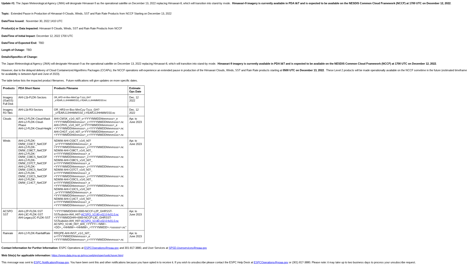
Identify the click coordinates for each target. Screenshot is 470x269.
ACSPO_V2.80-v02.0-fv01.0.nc (100, 214)
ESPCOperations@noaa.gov (101, 247)
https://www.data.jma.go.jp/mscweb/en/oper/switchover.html (87, 255)
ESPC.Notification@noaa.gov (51, 262)
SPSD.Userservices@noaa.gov (188, 247)
